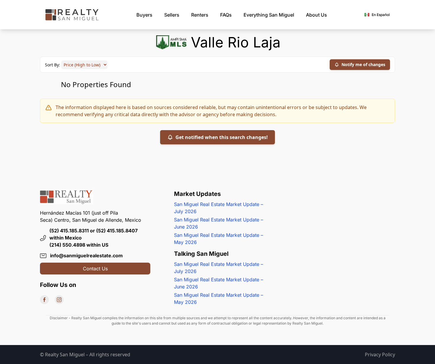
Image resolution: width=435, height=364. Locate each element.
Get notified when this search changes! (221, 137)
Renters (199, 15)
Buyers (144, 15)
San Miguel (269, 15)
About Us (316, 15)
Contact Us (95, 269)
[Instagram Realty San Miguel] (59, 299)
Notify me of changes (363, 64)
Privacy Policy (380, 354)
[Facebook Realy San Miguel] (44, 299)
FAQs (226, 15)
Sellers (171, 15)
